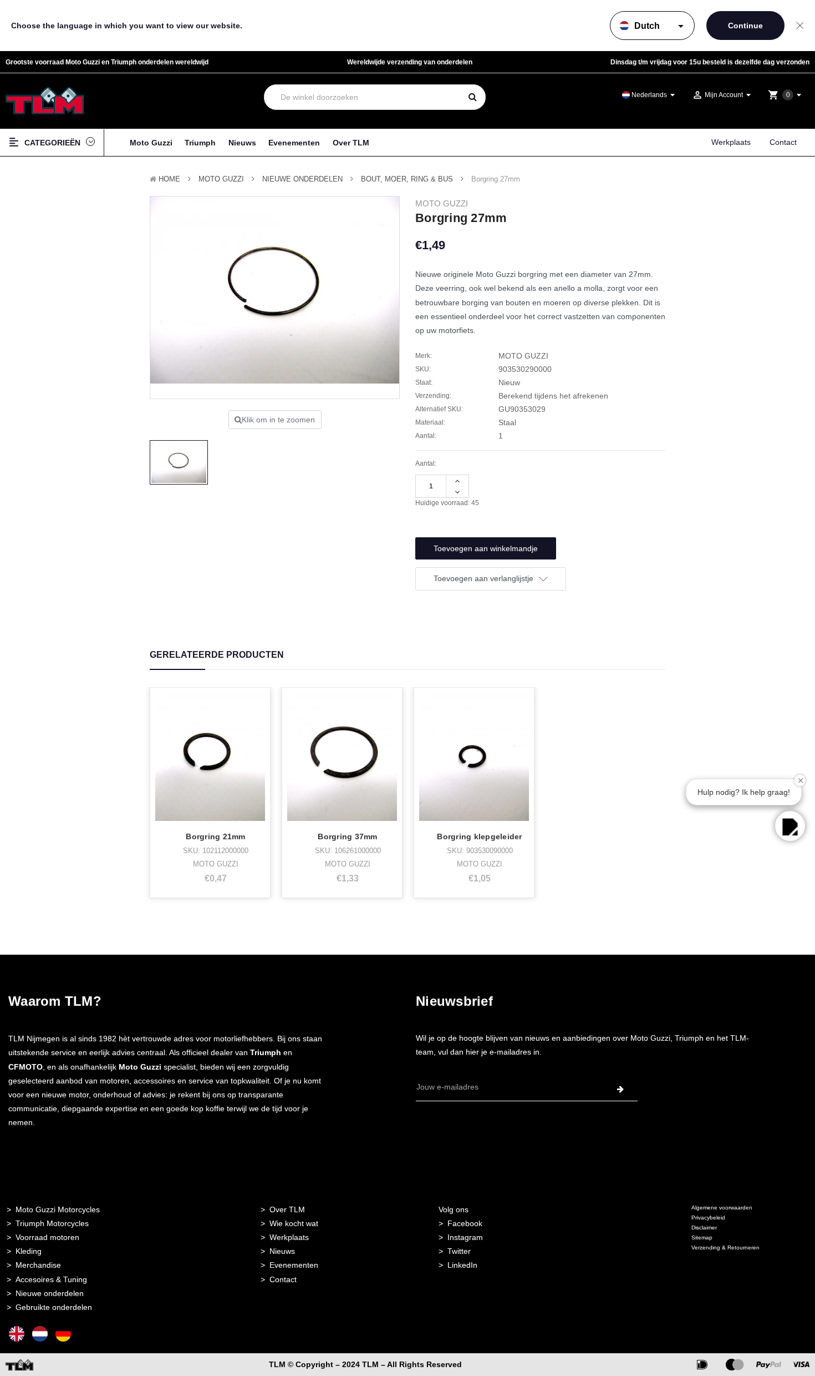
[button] (790, 826)
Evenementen (294, 142)
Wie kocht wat (293, 1223)
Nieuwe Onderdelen (302, 179)
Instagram (465, 1237)
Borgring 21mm (215, 836)
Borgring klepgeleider (479, 836)
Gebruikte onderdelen (54, 1307)
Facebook (464, 1223)
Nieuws (242, 142)
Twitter (459, 1251)
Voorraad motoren (47, 1237)
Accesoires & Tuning (51, 1279)
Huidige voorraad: (447, 503)
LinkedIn (462, 1265)
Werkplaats (731, 142)
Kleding (29, 1251)
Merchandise (38, 1265)
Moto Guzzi (151, 142)
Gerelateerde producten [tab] (217, 654)
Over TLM (351, 142)
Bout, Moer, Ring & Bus (407, 179)
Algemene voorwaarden (721, 1207)
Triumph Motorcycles (52, 1223)
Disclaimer (704, 1227)
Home (169, 179)
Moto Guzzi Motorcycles (58, 1209)
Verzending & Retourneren (725, 1247)
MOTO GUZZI (221, 179)
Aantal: (425, 463)
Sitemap (701, 1237)
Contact (783, 142)
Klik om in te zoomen (278, 419)
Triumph (200, 142)
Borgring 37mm (347, 836)
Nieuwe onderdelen (50, 1293)
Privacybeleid (708, 1217)
